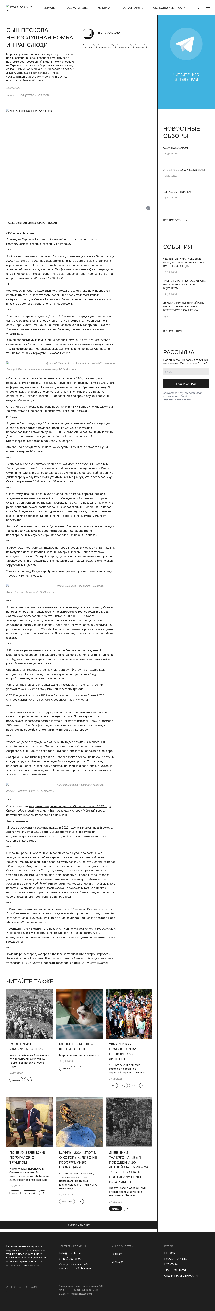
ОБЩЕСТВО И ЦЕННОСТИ (169, 8)
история (116, 1208)
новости (88, 47)
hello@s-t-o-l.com (70, 1253)
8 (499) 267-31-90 (70, 1258)
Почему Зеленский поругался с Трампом (27, 1157)
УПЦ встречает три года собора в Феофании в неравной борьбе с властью (127, 1068)
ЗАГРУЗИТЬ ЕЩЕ (79, 1225)
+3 (77, 1068)
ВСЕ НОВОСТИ (172, 220)
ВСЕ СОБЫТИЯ (173, 331)
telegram (117, 1253)
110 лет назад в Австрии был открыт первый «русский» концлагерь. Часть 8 (127, 1191)
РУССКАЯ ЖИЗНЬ (76, 8)
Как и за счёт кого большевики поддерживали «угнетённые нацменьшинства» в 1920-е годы (29, 1061)
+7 (80, 1201)
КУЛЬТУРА (104, 8)
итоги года (67, 1201)
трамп (15, 1193)
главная (10, 95)
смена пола (124, 47)
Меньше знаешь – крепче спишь (76, 1046)
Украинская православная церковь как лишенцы (123, 1051)
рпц (133, 1085)
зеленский (30, 1193)
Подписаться (186, 383)
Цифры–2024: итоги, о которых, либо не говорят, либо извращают (78, 1160)
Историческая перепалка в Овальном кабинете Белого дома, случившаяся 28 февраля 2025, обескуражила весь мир (29, 1174)
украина (140, 47)
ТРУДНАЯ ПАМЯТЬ (131, 8)
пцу (123, 1085)
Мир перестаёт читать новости (79, 1055)
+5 (42, 1193)
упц (113, 1085)
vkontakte (117, 1261)
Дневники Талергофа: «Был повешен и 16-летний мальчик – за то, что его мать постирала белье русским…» (128, 1167)
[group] (186, 157)
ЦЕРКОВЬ (49, 8)
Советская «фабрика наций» (26, 1046)
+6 (28, 1080)
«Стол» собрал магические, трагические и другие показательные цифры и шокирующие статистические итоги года (78, 1181)
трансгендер (105, 47)
